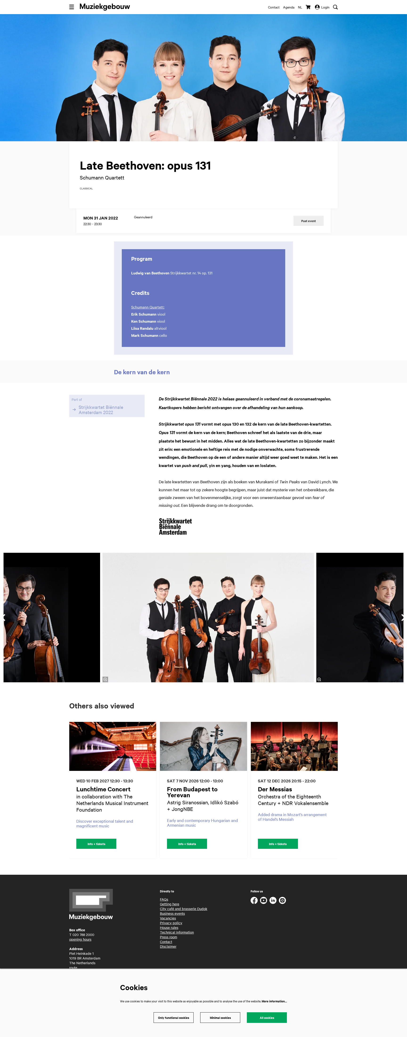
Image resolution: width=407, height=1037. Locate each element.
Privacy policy (171, 922)
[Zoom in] (105, 679)
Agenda (288, 7)
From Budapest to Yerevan (192, 792)
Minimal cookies (220, 1017)
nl (300, 7)
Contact (274, 7)
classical (86, 188)
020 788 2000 (83, 934)
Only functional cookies (173, 1017)
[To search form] (335, 7)
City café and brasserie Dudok (183, 908)
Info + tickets (96, 844)
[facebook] (254, 900)
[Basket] (308, 7)
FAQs (164, 899)
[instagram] (282, 900)
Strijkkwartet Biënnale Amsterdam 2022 (101, 409)
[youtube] (263, 900)
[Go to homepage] (105, 7)
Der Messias (275, 789)
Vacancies (168, 918)
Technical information (177, 932)
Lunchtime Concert (103, 789)
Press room (168, 937)
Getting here (169, 904)
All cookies (267, 1017)
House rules (169, 927)
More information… (274, 1001)
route (73, 967)
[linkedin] (273, 900)
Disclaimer (168, 946)
